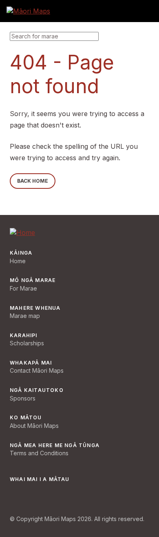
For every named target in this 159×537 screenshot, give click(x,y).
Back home (32, 181)
